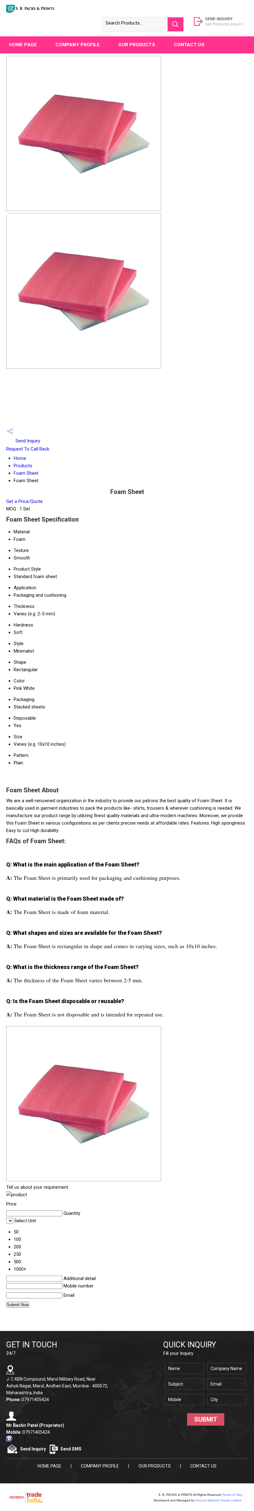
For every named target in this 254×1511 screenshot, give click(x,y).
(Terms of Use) (232, 1494)
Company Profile (77, 45)
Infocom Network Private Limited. (218, 1500)
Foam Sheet (26, 473)
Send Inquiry (27, 441)
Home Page (23, 45)
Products (23, 465)
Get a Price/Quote (24, 501)
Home (20, 458)
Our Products (136, 45)
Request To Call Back (27, 449)
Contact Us (189, 45)
